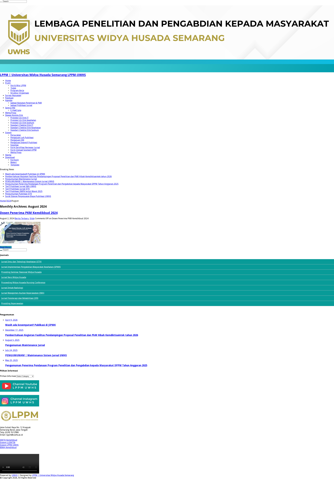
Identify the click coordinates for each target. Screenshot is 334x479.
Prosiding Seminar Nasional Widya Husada (21, 272)
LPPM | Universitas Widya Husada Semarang (53, 475)
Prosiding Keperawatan (12, 303)
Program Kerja (17, 90)
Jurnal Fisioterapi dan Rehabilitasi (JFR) (19, 298)
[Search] (1, 250)
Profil (8, 83)
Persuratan (15, 135)
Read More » (6, 247)
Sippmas (14, 145)
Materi (13, 162)
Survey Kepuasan (13, 95)
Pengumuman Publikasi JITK (18, 194)
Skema (8, 155)
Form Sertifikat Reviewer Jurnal (25, 147)
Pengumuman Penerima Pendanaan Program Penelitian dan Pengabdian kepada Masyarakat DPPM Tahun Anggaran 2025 (61, 184)
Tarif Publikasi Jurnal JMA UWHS (20, 186)
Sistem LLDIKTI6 (7, 442)
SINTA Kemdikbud (8, 440)
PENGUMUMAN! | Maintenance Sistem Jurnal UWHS (29, 181)
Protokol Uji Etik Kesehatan (23, 120)
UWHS (15, 475)
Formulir (14, 160)
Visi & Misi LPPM (18, 85)
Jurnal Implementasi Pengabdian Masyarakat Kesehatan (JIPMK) (31, 267)
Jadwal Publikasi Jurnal (21, 105)
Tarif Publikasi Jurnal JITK (17, 189)
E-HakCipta (15, 110)
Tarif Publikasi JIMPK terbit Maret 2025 (23, 191)
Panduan (9, 98)
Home (8, 80)
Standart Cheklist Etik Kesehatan (25, 127)
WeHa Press (10, 113)
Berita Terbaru (22, 218)
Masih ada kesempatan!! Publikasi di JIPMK (25, 174)
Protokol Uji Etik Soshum (22, 122)
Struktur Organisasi (19, 93)
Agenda (8, 100)
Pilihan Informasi (8, 376)
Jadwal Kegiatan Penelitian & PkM (26, 103)
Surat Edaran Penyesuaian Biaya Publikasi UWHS (28, 196)
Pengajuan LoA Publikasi (22, 137)
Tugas (13, 88)
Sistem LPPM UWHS (9, 445)
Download (10, 157)
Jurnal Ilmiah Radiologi (12, 288)
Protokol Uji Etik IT (19, 118)
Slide (32, 218)
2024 (8, 201)
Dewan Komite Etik (14, 115)
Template (14, 165)
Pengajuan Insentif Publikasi (23, 142)
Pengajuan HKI (17, 140)
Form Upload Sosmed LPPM (23, 150)
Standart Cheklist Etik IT (21, 125)
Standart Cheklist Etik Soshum (24, 130)
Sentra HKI (10, 108)
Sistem (8, 132)
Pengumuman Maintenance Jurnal (21, 179)
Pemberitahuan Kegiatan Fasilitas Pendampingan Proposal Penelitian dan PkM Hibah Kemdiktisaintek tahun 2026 (58, 176)
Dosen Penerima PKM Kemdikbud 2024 (29, 213)
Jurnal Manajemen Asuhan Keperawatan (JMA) (22, 293)
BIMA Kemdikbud (8, 447)
